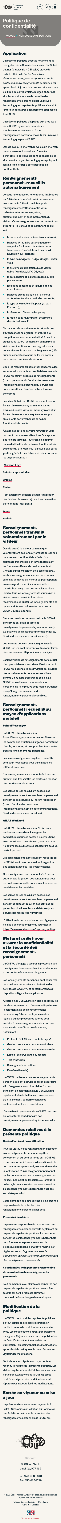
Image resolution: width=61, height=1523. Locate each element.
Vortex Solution (36, 1497)
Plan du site (43, 1501)
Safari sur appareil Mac (16, 472)
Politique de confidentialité (24, 1501)
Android (7, 518)
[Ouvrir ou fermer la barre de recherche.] (40, 7)
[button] (55, 7)
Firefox (7, 487)
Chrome (7, 480)
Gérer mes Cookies (31, 1504)
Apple (6, 511)
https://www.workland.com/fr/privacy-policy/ (29, 929)
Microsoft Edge (12, 465)
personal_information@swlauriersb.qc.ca (27, 1297)
